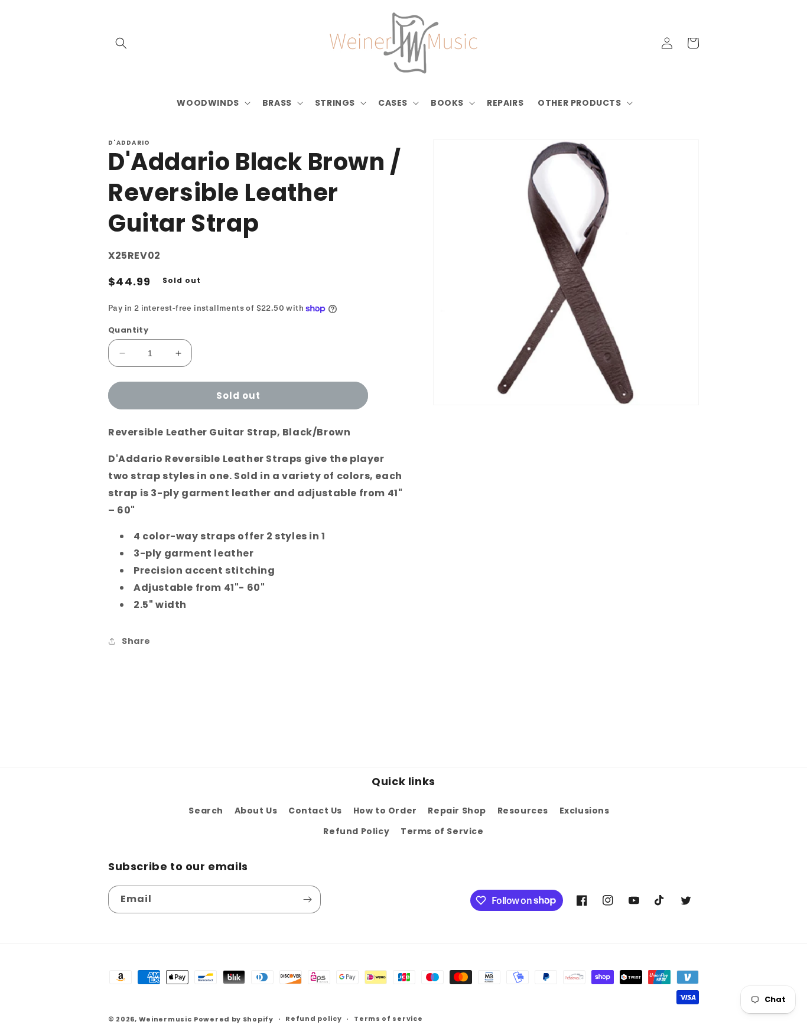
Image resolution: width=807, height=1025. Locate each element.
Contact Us (315, 810)
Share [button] (136, 641)
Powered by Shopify (234, 1019)
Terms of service (388, 1018)
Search (205, 810)
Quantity (128, 330)
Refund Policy (356, 831)
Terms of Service (442, 831)
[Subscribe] (307, 899)
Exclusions (584, 810)
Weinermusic (165, 1019)
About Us (256, 810)
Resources (522, 810)
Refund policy (313, 1018)
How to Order (385, 810)
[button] (121, 43)
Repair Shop (457, 810)
